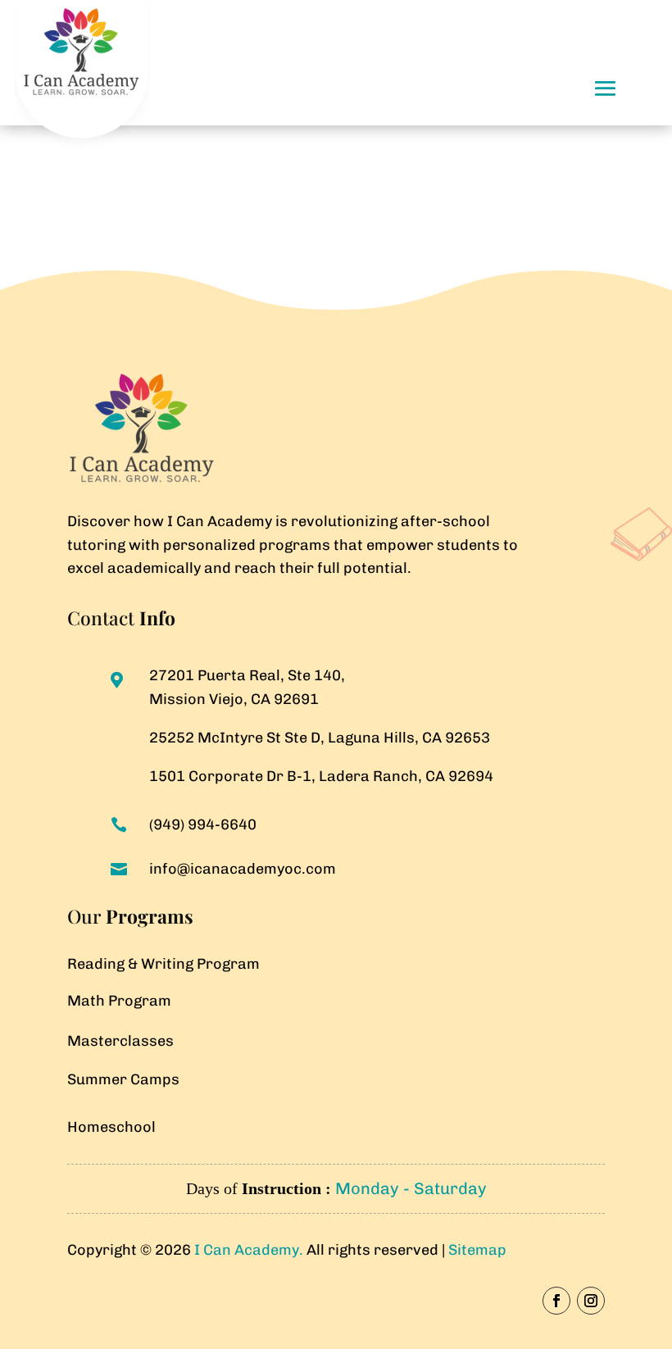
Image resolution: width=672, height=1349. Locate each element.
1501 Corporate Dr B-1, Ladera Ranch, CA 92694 (321, 776)
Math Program (119, 1001)
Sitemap (477, 1250)
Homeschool (111, 1127)
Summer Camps (123, 1079)
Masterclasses (120, 1041)
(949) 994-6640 (203, 824)
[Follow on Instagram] (591, 1301)
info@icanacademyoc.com (242, 869)
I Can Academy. (250, 1250)
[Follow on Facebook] (556, 1301)
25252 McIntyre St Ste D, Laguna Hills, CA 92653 (319, 738)
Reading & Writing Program (163, 964)
